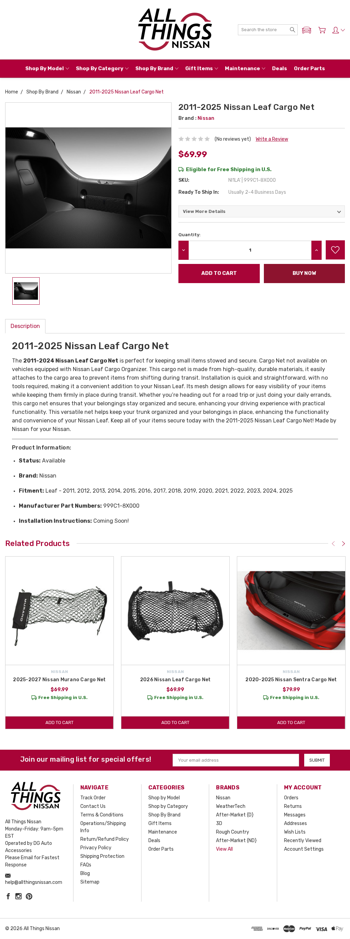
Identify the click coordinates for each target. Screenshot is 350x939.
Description (25, 326)
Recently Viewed (302, 840)
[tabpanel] (60, 642)
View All (224, 849)
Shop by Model (44, 68)
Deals (279, 68)
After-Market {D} (235, 815)
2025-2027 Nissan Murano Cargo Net (59, 680)
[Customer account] (338, 30)
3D (219, 823)
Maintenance (242, 68)
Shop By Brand (154, 68)
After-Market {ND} (236, 840)
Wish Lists (295, 832)
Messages (295, 815)
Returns (293, 806)
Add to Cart (59, 722)
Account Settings (304, 849)
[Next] (343, 543)
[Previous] (333, 543)
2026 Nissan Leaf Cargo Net (175, 680)
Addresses (295, 823)
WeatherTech (230, 806)
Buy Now (304, 273)
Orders (291, 798)
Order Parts (309, 68)
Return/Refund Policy (104, 839)
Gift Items (199, 68)
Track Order (93, 798)
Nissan (223, 798)
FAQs (85, 865)
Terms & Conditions (101, 815)
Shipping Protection (102, 856)
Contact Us (93, 806)
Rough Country (232, 832)
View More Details (204, 211)
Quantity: (189, 234)
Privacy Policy (95, 848)
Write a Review (272, 139)
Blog (85, 873)
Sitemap (89, 882)
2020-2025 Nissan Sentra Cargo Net (291, 680)
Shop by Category (99, 68)
